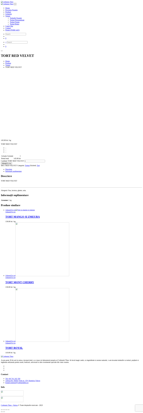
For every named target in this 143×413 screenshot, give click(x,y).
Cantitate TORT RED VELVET (12, 161)
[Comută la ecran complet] (6, 409)
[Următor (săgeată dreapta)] (4, 411)
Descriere (8, 169)
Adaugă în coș (6, 163)
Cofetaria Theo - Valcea (9, 405)
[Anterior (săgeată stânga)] (2, 411)
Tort (38, 165)
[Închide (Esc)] (2, 409)
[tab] (73, 169)
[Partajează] (4, 409)
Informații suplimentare (13, 171)
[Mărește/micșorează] (8, 409)
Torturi (27, 165)
